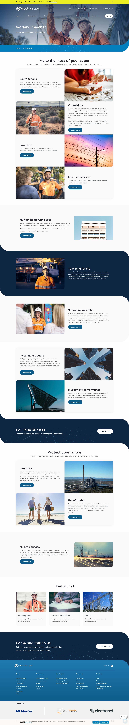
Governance (99, 681)
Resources (79, 16)
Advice (18, 694)
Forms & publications (82, 686)
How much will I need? (42, 678)
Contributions (19, 683)
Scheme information (101, 683)
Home (18, 48)
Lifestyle (38, 688)
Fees (97, 678)
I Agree (96, 722)
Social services (40, 686)
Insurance (64, 16)
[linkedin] (112, 665)
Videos (78, 681)
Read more (53, 2)
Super (17, 16)
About (94, 16)
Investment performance (63, 681)
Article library (79, 688)
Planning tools (80, 683)
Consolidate (19, 691)
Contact (108, 16)
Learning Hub (79, 678)
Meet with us (104, 646)
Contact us (105, 431)
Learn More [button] (27, 155)
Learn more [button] (27, 91)
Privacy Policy (28, 722)
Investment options (61, 678)
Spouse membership (21, 686)
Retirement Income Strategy (103, 686)
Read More (105, 722)
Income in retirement (41, 681)
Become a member (21, 678)
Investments (48, 16)
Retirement (32, 16)
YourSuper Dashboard (62, 683)
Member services (20, 681)
